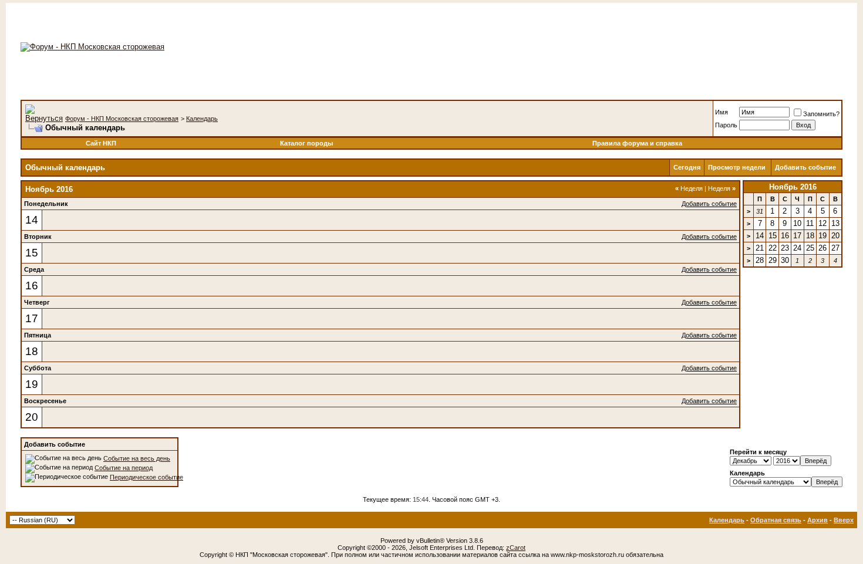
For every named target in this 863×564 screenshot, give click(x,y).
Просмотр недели (737, 167)
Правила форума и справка (637, 143)
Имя (721, 112)
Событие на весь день (136, 458)
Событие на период (124, 467)
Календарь (202, 118)
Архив (817, 520)
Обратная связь (775, 520)
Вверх (844, 520)
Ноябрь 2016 (793, 187)
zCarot (515, 547)
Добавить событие (805, 167)
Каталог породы (306, 143)
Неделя (689, 188)
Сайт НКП (101, 143)
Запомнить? (821, 113)
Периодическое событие (146, 477)
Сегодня (686, 167)
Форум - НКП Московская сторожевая (121, 118)
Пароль (726, 125)
